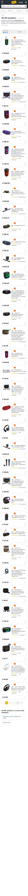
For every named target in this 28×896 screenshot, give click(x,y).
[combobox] (14, 6)
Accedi (21, 2)
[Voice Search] (25, 6)
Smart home (6, 722)
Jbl (3, 11)
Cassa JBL (18, 10)
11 (21, 703)
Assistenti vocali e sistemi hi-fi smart (12, 717)
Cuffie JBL (10, 10)
